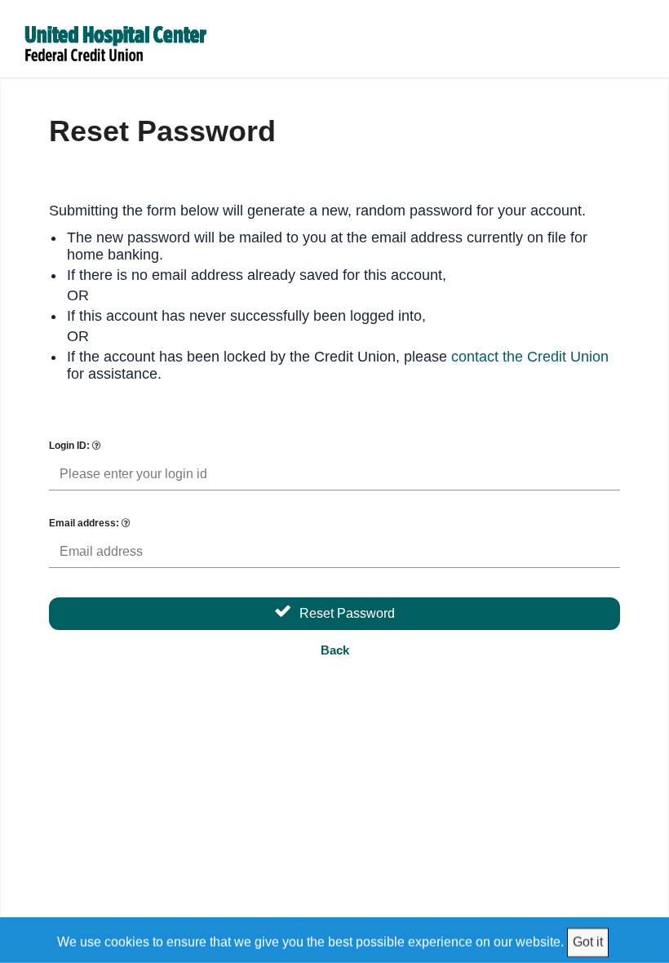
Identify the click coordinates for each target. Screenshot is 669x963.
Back (335, 650)
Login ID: (70, 445)
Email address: (85, 523)
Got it (588, 941)
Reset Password (347, 613)
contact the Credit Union (530, 356)
